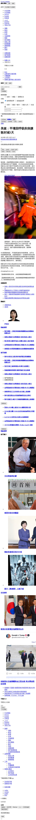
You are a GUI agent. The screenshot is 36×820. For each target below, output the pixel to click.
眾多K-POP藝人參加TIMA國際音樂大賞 (17, 407)
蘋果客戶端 (8, 783)
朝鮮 (5, 38)
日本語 (6, 718)
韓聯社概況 (8, 769)
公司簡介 (7, 77)
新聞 (5, 728)
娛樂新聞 (7, 57)
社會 (5, 34)
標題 (13, 97)
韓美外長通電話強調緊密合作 (12, 629)
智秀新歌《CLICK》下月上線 (14, 695)
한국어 (6, 715)
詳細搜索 (3, 91)
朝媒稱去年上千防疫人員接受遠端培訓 (17, 290)
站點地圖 (7, 787)
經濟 (5, 32)
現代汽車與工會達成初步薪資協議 (15, 691)
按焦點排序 (20, 101)
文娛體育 (7, 36)
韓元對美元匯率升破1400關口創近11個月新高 (19, 341)
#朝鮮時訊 (7, 305)
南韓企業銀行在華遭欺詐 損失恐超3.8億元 (18, 337)
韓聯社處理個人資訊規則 (12, 79)
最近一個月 (16, 105)
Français (6, 724)
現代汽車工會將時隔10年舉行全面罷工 (17, 366)
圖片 (5, 47)
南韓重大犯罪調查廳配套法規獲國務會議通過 (19, 348)
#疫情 (6, 307)
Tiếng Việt (7, 725)
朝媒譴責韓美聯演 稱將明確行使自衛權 (17, 370)
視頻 (5, 49)
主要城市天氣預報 (10, 74)
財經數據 (7, 44)
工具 (5, 761)
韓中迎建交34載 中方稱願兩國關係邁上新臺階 (19, 399)
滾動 (5, 28)
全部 (8, 97)
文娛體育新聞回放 (14, 752)
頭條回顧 (7, 53)
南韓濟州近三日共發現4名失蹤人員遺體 (17, 391)
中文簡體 (3, 709)
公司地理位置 (12, 775)
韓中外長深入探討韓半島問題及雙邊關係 (17, 356)
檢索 (2, 89)
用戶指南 (11, 773)
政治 (5, 30)
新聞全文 (21, 97)
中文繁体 (7, 713)
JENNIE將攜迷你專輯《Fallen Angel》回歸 (18, 425)
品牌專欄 (7, 754)
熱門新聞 (7, 55)
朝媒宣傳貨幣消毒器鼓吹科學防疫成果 (17, 298)
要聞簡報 (7, 45)
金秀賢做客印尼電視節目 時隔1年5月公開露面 (19, 345)
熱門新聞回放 (12, 750)
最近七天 (25, 105)
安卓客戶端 (8, 781)
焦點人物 (7, 42)
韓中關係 (7, 40)
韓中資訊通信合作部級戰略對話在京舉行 (17, 395)
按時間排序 (10, 101)
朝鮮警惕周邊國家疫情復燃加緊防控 (16, 292)
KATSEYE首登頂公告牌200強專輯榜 (16, 417)
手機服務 (7, 75)
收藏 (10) (7, 60)
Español (6, 722)
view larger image (9, 175)
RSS (5, 72)
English (6, 717)
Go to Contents (5, 1)
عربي (6, 720)
